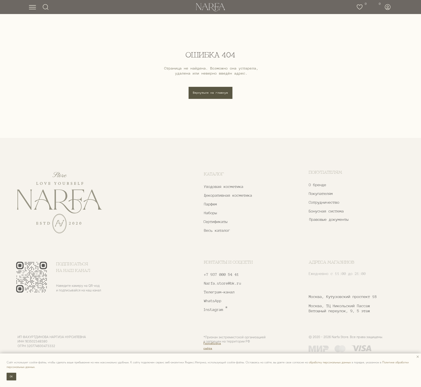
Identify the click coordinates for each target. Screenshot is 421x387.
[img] (59, 203)
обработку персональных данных (330, 362)
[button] (341, 202)
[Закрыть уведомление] (418, 357)
